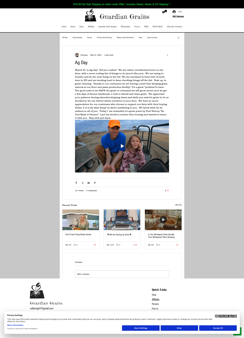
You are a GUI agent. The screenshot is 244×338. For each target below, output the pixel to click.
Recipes (155, 304)
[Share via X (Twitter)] (82, 183)
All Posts (64, 38)
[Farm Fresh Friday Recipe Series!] (80, 220)
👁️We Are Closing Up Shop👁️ (119, 234)
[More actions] (167, 55)
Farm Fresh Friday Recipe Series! (78, 234)
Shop (154, 294)
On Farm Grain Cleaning (104, 38)
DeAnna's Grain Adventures (125, 38)
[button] (164, 11)
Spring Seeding (77, 38)
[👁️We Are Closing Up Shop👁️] (122, 220)
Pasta (140, 38)
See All (178, 205)
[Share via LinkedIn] (88, 183)
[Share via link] (95, 183)
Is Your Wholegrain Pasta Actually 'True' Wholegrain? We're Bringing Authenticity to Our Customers (161, 235)
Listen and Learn (152, 38)
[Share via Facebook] (76, 183)
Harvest (89, 38)
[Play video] (122, 146)
